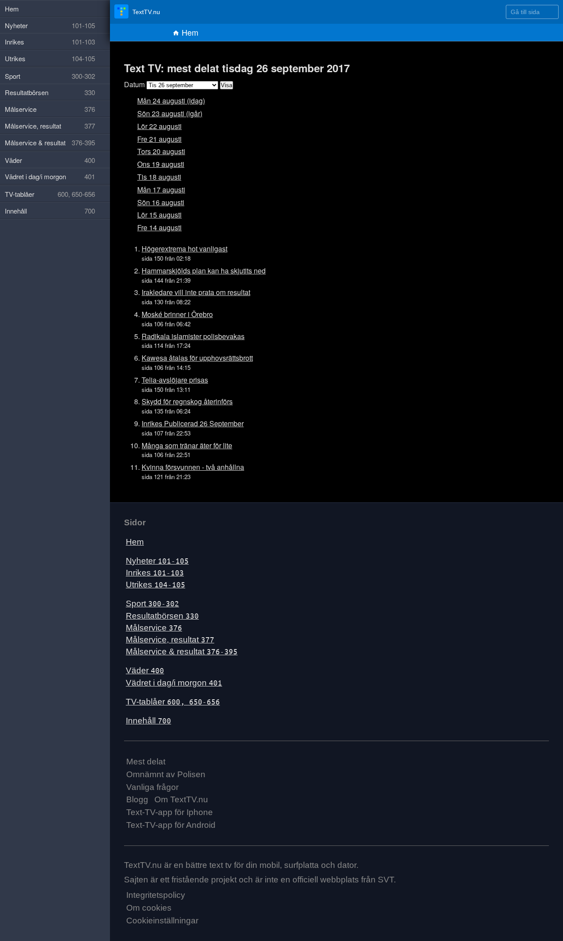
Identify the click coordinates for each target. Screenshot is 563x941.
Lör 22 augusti (159, 126)
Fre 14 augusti (159, 227)
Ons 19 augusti (160, 164)
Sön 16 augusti (160, 202)
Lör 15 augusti (159, 215)
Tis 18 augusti (159, 177)
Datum (134, 84)
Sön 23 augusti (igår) (169, 113)
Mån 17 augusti (161, 190)
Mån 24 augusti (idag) (171, 101)
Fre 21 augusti (159, 139)
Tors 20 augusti (161, 151)
